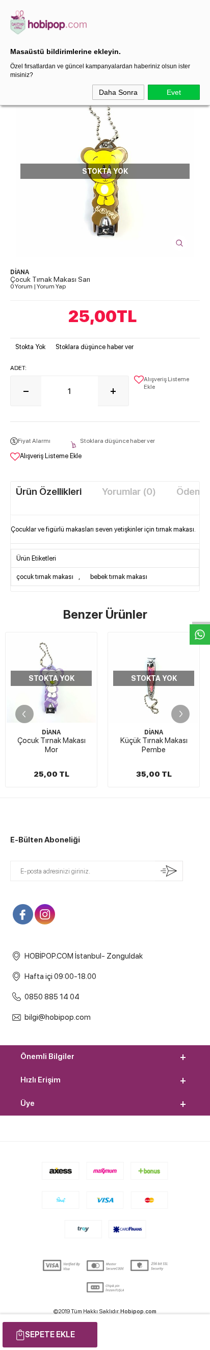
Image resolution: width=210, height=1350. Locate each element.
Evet (174, 92)
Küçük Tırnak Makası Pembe (154, 745)
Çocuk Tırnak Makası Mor (51, 745)
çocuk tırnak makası (44, 576)
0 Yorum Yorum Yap (38, 286)
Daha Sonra (118, 92)
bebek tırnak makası (118, 576)
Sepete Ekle (50, 1334)
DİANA (51, 732)
